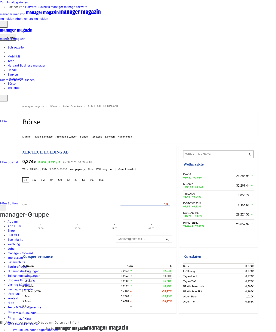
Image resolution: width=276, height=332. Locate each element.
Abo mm (14, 221)
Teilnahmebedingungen (24, 276)
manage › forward (20, 253)
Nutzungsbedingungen (23, 271)
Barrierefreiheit (18, 266)
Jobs (11, 248)
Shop (11, 230)
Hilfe (11, 303)
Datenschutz (16, 262)
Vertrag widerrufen (21, 289)
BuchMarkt (15, 239)
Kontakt (13, 298)
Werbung (14, 244)
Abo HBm (14, 226)
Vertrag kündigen (20, 285)
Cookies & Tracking (21, 280)
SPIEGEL (14, 235)
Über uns (14, 294)
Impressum (15, 257)
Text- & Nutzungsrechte (24, 307)
